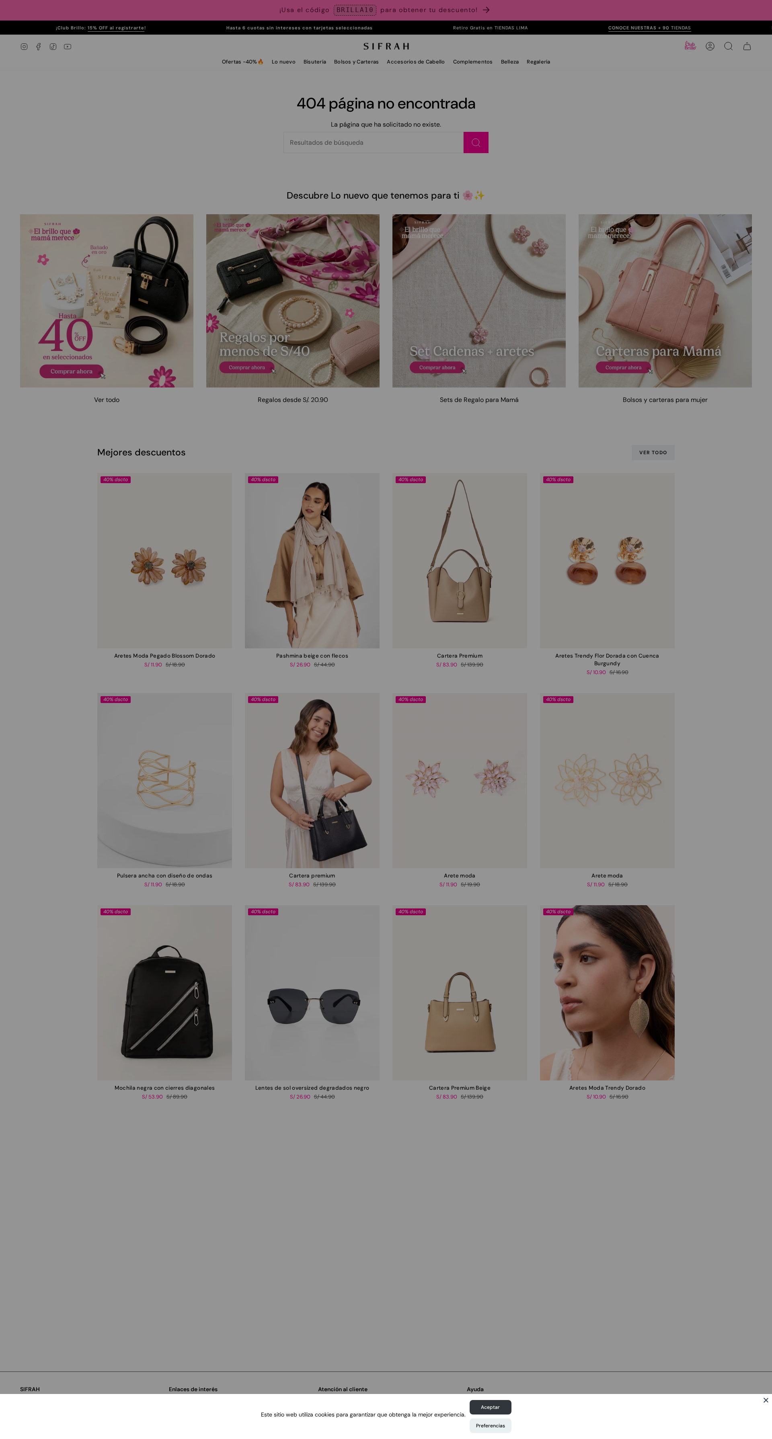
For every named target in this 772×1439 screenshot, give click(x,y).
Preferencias (490, 1426)
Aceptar (490, 1407)
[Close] (766, 1400)
